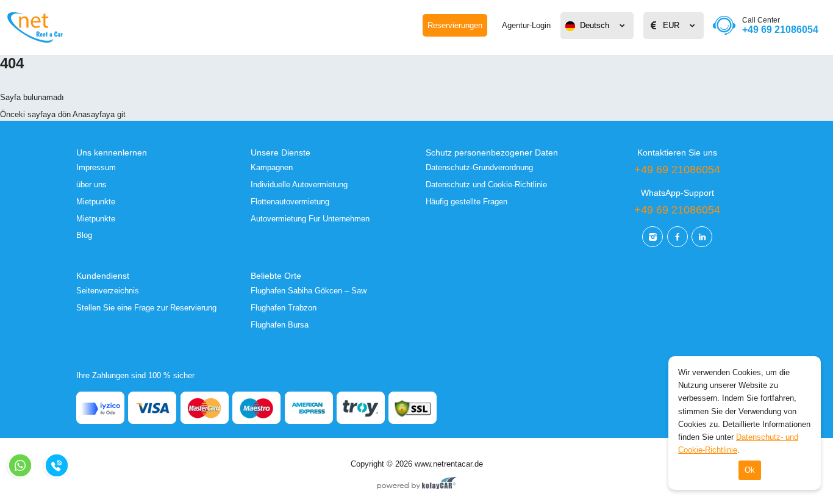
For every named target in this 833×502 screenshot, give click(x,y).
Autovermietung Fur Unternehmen (310, 218)
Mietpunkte (95, 201)
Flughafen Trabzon (283, 307)
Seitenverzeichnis (107, 290)
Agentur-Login (526, 25)
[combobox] (597, 25)
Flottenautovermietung (290, 201)
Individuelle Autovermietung (299, 184)
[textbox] (597, 25)
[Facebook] (677, 236)
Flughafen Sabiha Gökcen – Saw (308, 290)
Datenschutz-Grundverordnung (479, 167)
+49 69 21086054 (780, 25)
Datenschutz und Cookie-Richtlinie (486, 184)
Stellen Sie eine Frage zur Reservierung (146, 307)
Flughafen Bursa (280, 324)
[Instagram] (652, 236)
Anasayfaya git (99, 114)
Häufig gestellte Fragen (466, 201)
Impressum (96, 167)
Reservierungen (454, 25)
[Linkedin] (702, 236)
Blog (84, 235)
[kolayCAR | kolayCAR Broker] (416, 484)
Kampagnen (272, 167)
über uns (91, 184)
